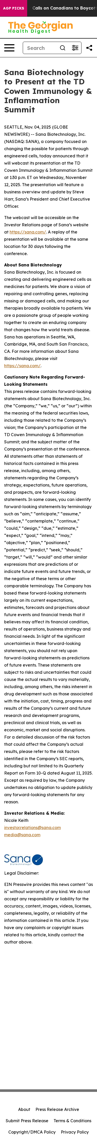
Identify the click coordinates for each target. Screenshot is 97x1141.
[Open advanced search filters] (75, 48)
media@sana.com (22, 834)
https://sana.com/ (28, 232)
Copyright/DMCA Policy (32, 1132)
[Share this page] (89, 48)
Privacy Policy (75, 1132)
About (24, 1109)
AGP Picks (13, 8)
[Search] (62, 48)
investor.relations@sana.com (32, 827)
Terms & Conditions (72, 1120)
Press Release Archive (57, 1109)
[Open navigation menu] (9, 48)
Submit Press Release (27, 1120)
